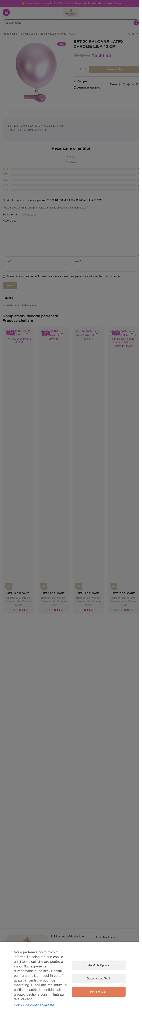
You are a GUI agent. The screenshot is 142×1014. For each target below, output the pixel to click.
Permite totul (98, 992)
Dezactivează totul (98, 978)
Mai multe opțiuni (98, 965)
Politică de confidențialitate (34, 1005)
